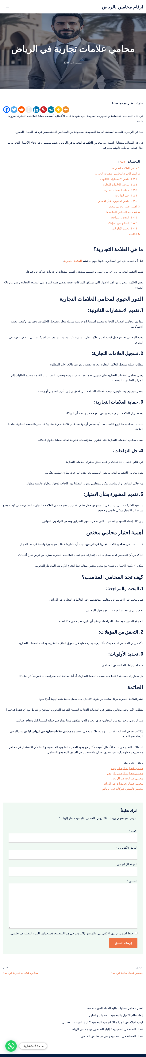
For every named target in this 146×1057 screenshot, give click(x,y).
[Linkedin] (36, 109)
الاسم (133, 830)
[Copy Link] (58, 109)
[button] (11, 1046)
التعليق (132, 881)
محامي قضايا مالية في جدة (127, 768)
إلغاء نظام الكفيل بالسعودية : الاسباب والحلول (115, 1015)
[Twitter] (14, 109)
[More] (66, 109)
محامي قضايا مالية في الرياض (125, 773)
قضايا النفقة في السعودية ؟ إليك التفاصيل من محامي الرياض (107, 1029)
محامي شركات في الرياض (127, 778)
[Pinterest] (43, 109)
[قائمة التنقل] (7, 7)
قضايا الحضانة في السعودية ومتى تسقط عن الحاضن (112, 1036)
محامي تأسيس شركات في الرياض (122, 788)
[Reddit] (21, 109)
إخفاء (122, 161)
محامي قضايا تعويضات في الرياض (123, 783)
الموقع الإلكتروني (127, 864)
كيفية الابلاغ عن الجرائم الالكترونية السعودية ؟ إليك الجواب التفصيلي (102, 1022)
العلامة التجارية (73, 260)
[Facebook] (6, 109)
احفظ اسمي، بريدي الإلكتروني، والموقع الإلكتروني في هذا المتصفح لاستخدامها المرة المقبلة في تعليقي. (72, 933)
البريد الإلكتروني (126, 847)
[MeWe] (51, 109)
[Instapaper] (28, 109)
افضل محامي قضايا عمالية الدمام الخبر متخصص (114, 1008)
